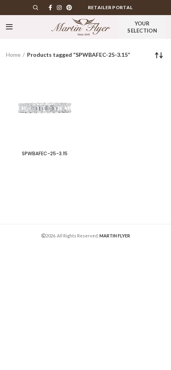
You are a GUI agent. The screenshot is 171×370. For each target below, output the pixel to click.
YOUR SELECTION (142, 27)
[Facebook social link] (50, 7)
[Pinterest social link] (69, 7)
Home (13, 54)
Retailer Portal (110, 7)
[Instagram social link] (59, 7)
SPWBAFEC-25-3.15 (45, 153)
